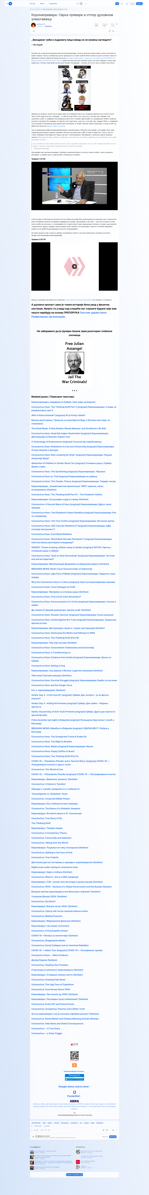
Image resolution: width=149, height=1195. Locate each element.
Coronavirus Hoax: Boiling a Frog (48, 665)
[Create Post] (127, 3)
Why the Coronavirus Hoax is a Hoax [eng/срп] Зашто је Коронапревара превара (73, 582)
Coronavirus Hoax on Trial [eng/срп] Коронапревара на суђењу (64, 476)
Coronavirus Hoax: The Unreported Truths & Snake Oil (58, 736)
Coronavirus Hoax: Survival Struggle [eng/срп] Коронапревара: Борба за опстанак (74, 680)
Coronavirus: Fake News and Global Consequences (57, 1023)
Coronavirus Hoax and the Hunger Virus (51, 685)
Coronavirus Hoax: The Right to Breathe (51, 741)
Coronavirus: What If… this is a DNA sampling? (55, 877)
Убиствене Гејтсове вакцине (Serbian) (51, 675)
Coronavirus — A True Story (45, 1028)
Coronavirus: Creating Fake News (48, 979)
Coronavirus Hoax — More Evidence (49, 955)
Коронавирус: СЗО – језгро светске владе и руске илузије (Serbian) (67, 882)
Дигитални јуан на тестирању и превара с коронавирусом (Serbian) (67, 862)
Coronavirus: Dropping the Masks (48, 940)
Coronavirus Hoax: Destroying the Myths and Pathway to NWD (63, 633)
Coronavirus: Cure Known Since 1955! (50, 989)
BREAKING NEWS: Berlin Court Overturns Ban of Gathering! (61, 569)
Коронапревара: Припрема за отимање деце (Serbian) (60, 592)
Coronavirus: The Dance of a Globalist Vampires (55, 808)
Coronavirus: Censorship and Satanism (51, 838)
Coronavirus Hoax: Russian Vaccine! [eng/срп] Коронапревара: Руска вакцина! (72, 615)
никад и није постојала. (56, 126)
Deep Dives (38, 9)
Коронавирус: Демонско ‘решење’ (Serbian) (54, 779)
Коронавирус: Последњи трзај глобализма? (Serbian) (59, 999)
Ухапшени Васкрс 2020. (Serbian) (49, 896)
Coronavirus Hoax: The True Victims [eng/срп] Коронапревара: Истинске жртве (72, 521)
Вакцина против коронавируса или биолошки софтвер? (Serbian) (65, 891)
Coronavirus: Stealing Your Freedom (49, 965)
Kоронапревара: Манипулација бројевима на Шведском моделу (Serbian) (70, 564)
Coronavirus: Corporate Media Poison (50, 798)
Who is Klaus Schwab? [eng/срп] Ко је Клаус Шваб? (58, 415)
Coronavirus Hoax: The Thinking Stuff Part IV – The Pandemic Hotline (66, 494)
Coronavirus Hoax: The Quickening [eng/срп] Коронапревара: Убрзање (68, 471)
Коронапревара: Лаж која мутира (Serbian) (54, 642)
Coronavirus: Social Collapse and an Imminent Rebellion (60, 945)
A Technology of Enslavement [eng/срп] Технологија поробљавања (66, 441)
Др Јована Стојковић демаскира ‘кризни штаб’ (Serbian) (61, 610)
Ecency (32, 9)
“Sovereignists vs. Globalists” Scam (49, 794)
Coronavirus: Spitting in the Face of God (51, 852)
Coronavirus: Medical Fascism (46, 916)
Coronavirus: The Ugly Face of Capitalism (52, 984)
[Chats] (122, 3)
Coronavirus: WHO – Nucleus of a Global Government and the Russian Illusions (71, 886)
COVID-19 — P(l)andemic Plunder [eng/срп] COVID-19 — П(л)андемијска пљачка (73, 774)
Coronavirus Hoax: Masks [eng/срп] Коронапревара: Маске (62, 746)
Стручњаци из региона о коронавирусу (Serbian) (57, 970)
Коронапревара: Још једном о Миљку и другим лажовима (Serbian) (67, 670)
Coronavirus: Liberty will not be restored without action (59, 911)
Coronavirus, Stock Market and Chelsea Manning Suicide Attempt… (65, 1018)
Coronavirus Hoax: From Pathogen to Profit (53, 587)
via (47, 1126)
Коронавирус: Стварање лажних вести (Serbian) (57, 975)
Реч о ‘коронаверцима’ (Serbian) (48, 690)
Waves (42, 3)
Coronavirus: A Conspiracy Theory (49, 833)
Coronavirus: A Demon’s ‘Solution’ (48, 784)
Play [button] (113, 26)
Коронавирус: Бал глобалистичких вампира (54, 803)
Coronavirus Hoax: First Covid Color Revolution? (56, 596)
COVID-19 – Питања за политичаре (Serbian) (54, 935)
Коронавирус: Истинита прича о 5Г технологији (56, 813)
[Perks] (117, 3)
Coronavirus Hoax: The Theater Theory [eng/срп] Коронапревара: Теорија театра (73, 481)
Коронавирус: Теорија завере (47, 828)
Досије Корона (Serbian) (44, 960)
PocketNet (73, 1096)
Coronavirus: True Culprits (45, 857)
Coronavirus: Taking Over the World (49, 842)
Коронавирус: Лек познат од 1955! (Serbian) (54, 994)
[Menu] (116, 31)
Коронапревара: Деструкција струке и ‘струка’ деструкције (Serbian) (68, 628)
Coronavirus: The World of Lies (47, 769)
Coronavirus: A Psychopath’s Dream (49, 930)
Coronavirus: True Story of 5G (46, 818)
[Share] (113, 31)
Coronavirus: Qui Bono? (43, 901)
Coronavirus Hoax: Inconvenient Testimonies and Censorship (62, 647)
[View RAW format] (103, 1130)
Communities (53, 3)
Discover (32, 3)
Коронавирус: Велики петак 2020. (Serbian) (54, 906)
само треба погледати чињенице (79, 300)
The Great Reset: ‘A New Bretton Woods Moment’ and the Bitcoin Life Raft (68, 428)
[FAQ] (77, 3)
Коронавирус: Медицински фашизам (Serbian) (56, 921)
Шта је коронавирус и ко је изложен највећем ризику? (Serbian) (65, 1014)
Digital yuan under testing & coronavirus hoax (54, 867)
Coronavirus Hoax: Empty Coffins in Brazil (52, 751)
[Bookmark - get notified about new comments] (109, 31)
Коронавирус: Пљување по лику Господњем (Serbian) (59, 847)
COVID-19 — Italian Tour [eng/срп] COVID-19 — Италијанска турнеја (66, 950)
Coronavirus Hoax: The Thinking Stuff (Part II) (54, 756)
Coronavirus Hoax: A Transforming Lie (51, 652)
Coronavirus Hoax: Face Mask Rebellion (51, 534)
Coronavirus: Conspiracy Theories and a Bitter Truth (58, 1009)
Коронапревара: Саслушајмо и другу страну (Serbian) (59, 499)
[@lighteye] (33, 25)
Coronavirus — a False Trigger (46, 1033)
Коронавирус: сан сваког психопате (50, 926)
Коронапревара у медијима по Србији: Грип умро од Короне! (63, 402)
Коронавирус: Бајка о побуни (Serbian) (51, 872)
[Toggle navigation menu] (7, 3)
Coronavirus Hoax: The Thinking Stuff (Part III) (55, 638)
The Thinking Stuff (40, 823)
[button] (32, 1130)
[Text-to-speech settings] (116, 24)
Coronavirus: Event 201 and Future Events (52, 1004)
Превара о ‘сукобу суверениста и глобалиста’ (55, 789)
